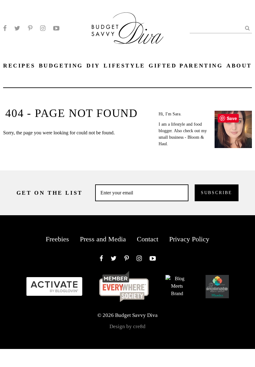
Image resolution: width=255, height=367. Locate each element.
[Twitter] (17, 28)
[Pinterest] (30, 28)
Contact (147, 239)
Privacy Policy (189, 239)
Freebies (57, 239)
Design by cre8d (127, 326)
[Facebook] (5, 28)
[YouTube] (56, 28)
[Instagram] (43, 28)
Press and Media (103, 239)
